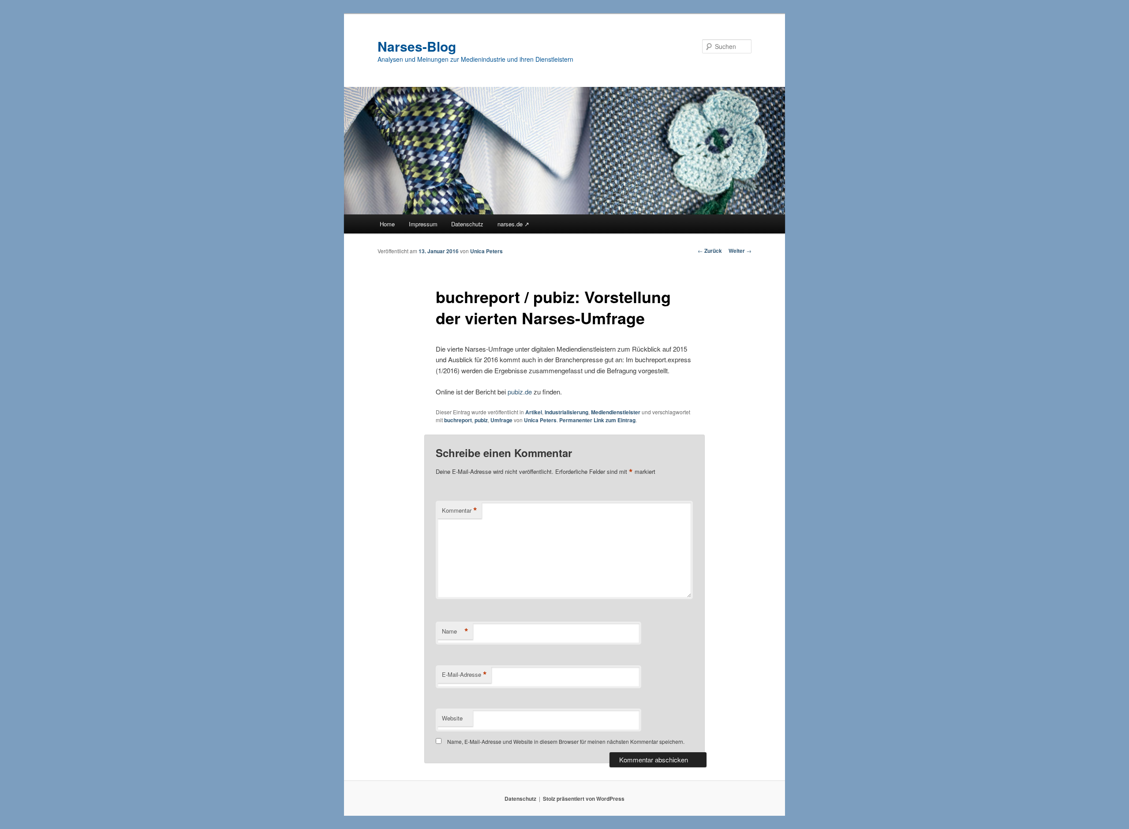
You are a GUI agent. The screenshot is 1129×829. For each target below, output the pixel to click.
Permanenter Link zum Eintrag (597, 420)
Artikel (533, 412)
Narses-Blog (417, 46)
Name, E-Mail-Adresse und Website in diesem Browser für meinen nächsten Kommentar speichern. (565, 741)
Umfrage (501, 420)
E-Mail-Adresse (464, 675)
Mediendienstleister (615, 412)
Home (387, 224)
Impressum (423, 224)
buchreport (458, 420)
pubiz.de (520, 391)
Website (452, 718)
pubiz (481, 420)
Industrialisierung (566, 412)
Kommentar (459, 510)
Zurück (710, 251)
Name (455, 631)
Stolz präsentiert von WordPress (583, 799)
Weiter (740, 251)
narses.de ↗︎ (513, 224)
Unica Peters (486, 251)
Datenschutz (467, 224)
